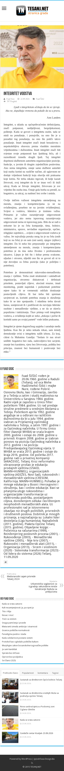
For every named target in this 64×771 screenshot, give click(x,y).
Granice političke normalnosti (16, 630)
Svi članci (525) (9, 660)
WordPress (26, 759)
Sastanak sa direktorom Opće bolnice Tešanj (41, 679)
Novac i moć (8, 615)
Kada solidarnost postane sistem (17, 638)
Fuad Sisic (10, 99)
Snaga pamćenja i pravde (14, 623)
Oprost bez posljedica (12, 657)
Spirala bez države (11, 653)
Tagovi (55, 673)
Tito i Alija (6, 611)
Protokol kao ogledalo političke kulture (20, 641)
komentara (43, 673)
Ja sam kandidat (9, 649)
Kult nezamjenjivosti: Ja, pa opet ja (18, 607)
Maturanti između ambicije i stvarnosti (19, 626)
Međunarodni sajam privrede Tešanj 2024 (21, 576)
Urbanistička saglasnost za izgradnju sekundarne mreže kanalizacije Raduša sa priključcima (43, 586)
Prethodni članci (10, 673)
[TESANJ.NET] (32, 10)
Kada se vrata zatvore (12, 604)
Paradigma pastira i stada (14, 634)
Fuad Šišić (40, 99)
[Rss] (32, 763)
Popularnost (28, 673)
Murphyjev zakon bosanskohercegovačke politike (25, 645)
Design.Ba (49, 759)
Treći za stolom (9, 619)
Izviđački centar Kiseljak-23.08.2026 (36, 733)
